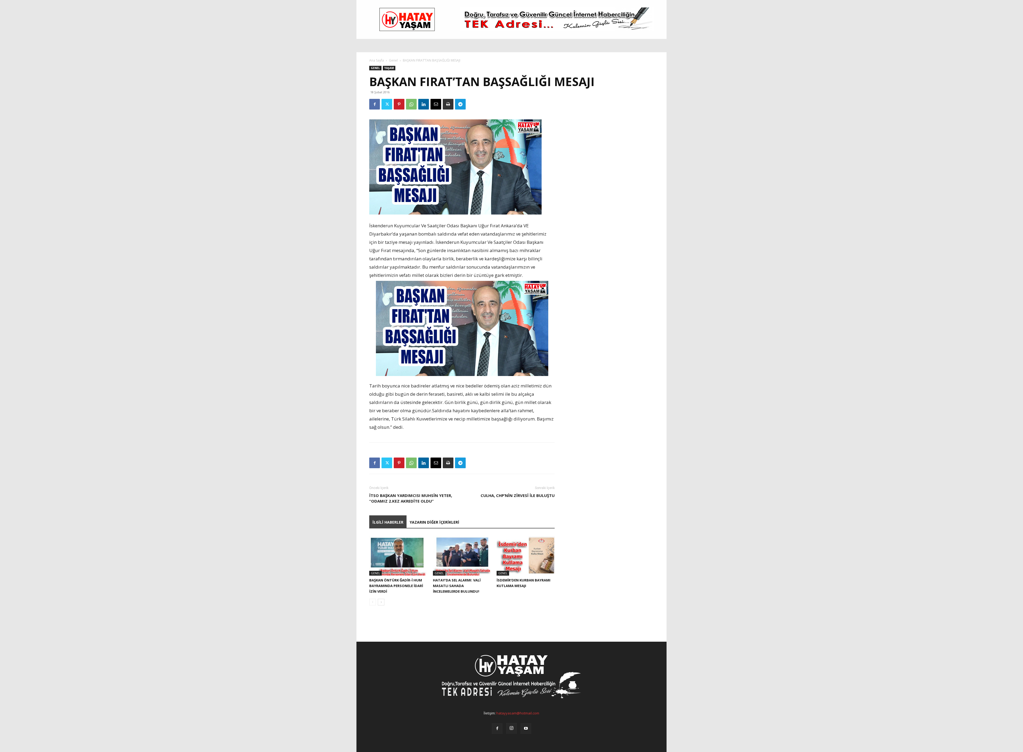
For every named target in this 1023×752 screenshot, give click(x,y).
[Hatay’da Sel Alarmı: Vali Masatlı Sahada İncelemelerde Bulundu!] (462, 556)
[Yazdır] (448, 104)
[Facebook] (374, 104)
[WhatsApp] (411, 104)
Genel (393, 60)
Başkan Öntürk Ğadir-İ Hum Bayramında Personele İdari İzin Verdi (396, 586)
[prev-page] (372, 602)
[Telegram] (460, 104)
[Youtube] (526, 728)
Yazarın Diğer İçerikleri (434, 522)
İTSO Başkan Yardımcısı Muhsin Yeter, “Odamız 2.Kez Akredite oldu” (410, 498)
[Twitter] (386, 104)
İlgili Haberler (387, 522)
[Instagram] (511, 728)
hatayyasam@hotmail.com (517, 713)
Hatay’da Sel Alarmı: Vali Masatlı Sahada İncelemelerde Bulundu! (457, 586)
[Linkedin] (423, 104)
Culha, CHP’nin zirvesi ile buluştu (518, 495)
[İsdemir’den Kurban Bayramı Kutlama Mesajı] (526, 556)
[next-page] (381, 602)
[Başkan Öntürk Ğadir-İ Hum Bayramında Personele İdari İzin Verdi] (398, 556)
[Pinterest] (399, 104)
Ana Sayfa (376, 60)
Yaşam (389, 68)
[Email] (436, 104)
